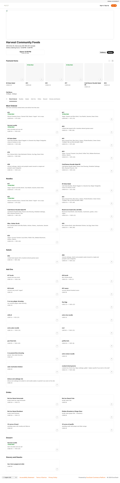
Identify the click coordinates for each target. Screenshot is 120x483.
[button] (15, 75)
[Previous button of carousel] (109, 61)
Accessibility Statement (27, 477)
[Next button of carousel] (112, 61)
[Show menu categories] (6, 99)
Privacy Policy (53, 477)
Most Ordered (13, 99)
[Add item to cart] (22, 79)
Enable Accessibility (113, 1)
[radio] (103, 52)
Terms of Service (41, 477)
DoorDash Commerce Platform (95, 477)
